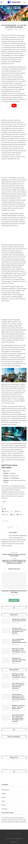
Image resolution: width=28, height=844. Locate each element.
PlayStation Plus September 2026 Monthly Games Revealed (19, 660)
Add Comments (14, 600)
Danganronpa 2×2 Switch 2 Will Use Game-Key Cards (19, 619)
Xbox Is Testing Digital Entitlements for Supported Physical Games (19, 641)
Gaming (3, 797)
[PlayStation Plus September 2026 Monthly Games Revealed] (5, 660)
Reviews (3, 805)
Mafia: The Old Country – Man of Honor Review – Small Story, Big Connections (18, 686)
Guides (3, 801)
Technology (4, 809)
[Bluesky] (19, 833)
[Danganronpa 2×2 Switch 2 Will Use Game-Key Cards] (5, 621)
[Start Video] (14, 111)
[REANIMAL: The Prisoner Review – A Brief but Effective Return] (5, 708)
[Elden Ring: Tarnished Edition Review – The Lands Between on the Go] (14, 580)
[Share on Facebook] (18, 527)
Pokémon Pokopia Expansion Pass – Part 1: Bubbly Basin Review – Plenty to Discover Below (18, 697)
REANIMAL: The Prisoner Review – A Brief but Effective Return (18, 707)
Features (3, 793)
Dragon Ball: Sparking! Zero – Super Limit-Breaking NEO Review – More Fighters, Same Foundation (18, 718)
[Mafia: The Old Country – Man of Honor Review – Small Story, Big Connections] (5, 686)
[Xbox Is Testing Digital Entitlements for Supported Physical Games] (5, 642)
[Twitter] (12, 833)
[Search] (26, 2)
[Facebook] (9, 833)
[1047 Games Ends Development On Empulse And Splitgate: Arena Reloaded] (5, 630)
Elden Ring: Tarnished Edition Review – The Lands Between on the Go (19, 650)
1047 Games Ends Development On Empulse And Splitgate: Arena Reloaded (19, 631)
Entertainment (5, 789)
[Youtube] (16, 833)
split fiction (5, 520)
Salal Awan (10, 29)
